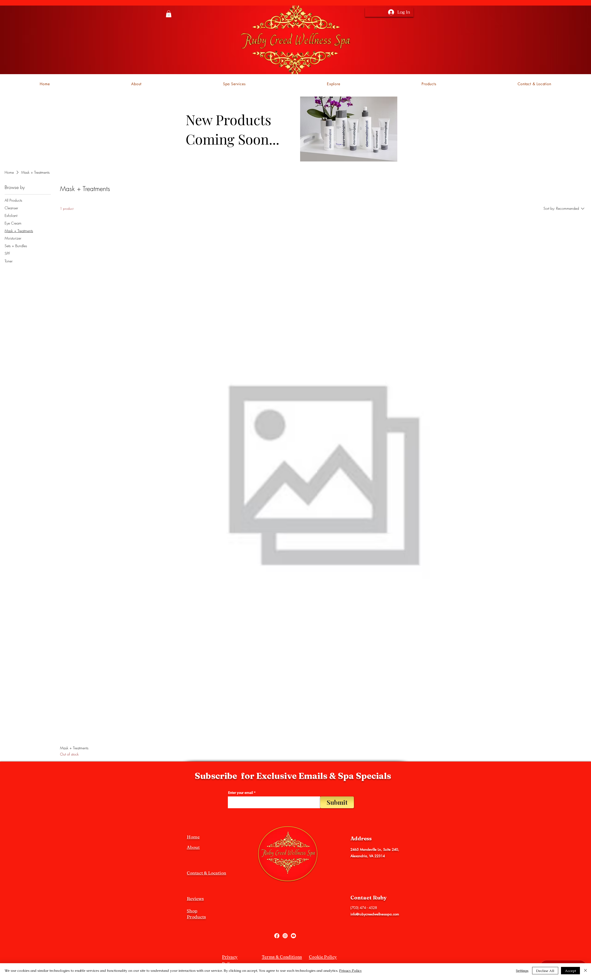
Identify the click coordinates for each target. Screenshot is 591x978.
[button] (169, 13)
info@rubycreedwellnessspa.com (374, 914)
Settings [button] (522, 970)
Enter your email (240, 793)
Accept (570, 971)
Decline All (545, 971)
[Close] (585, 970)
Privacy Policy (350, 970)
